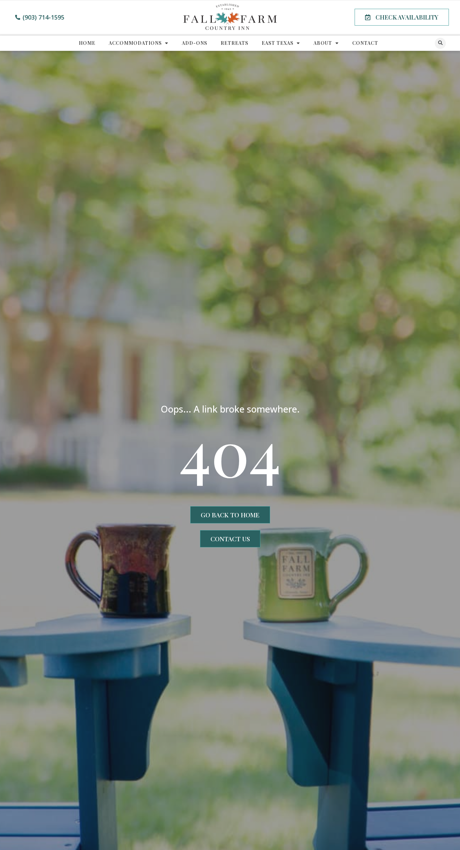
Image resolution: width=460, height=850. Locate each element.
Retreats (234, 43)
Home (87, 43)
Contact (365, 43)
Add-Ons (194, 43)
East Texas (277, 43)
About (323, 43)
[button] (402, 17)
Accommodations (135, 43)
